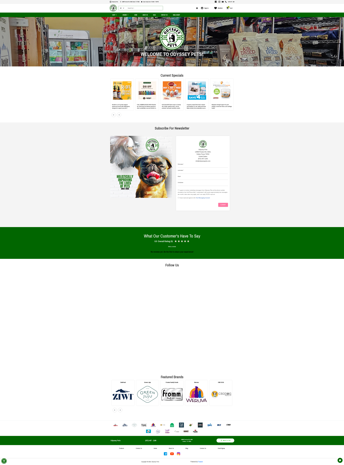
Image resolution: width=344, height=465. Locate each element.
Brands (125, 15)
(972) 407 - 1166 (231, 2)
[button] (4, 461)
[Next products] (119, 115)
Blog (154, 15)
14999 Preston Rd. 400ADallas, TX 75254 (187, 440)
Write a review (172, 247)
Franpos (200, 462)
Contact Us (164, 15)
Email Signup (176, 15)
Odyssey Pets (115, 2)
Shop (113, 15)
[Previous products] (114, 115)
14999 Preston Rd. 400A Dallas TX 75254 (130, 2)
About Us (145, 15)
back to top (226, 440)
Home (135, 15)
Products (121, 448)
